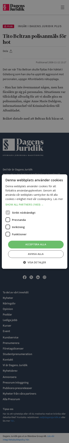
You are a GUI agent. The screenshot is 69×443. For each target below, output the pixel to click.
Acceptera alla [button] (35, 244)
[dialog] (34, 221)
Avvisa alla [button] (36, 254)
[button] (34, 204)
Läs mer (58, 199)
